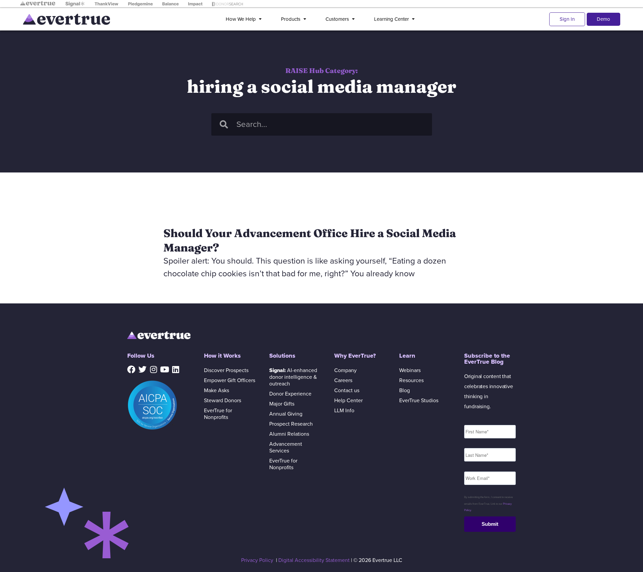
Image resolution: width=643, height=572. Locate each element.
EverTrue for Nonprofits (218, 414)
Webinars (410, 370)
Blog (404, 390)
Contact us (346, 390)
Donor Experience (290, 393)
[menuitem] (245, 19)
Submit (490, 524)
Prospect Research (291, 424)
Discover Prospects (226, 370)
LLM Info (344, 410)
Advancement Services (285, 447)
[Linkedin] (175, 369)
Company (345, 370)
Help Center (348, 400)
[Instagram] (153, 369)
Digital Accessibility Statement (314, 560)
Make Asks (216, 390)
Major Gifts (281, 404)
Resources (411, 380)
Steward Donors (222, 400)
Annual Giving (285, 414)
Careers (343, 380)
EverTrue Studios (418, 400)
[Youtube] (164, 369)
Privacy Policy (257, 560)
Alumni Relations (289, 434)
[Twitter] (142, 369)
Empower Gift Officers (229, 380)
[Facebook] (131, 369)
